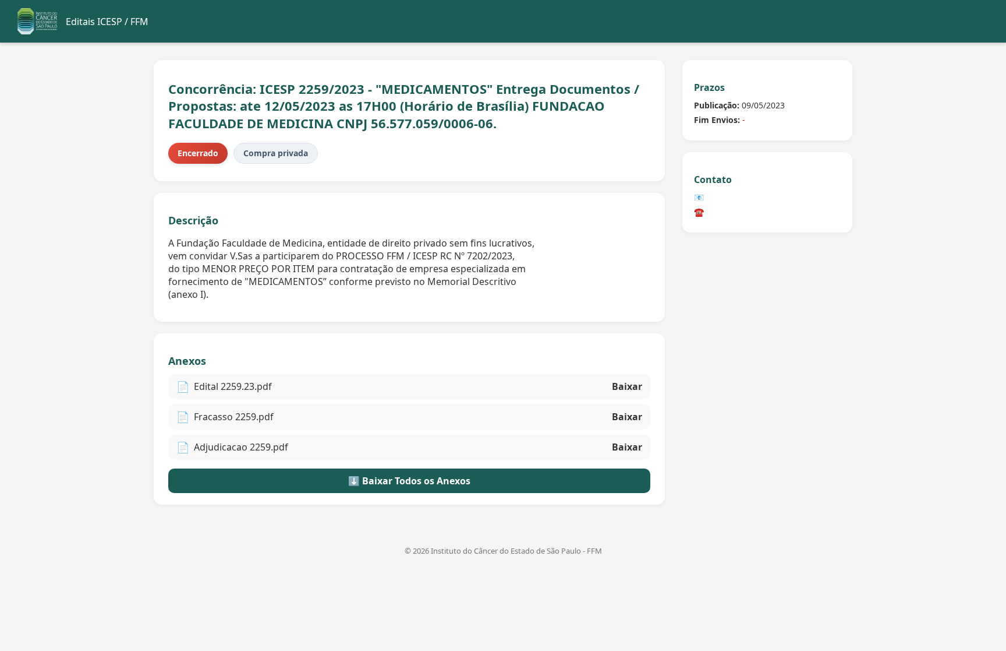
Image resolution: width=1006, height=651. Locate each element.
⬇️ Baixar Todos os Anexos (409, 480)
